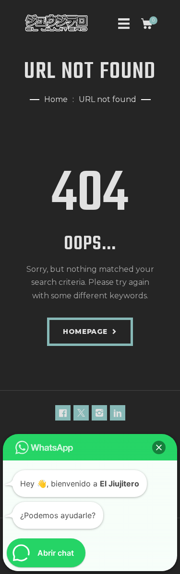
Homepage (85, 331)
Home (56, 99)
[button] (159, 447)
